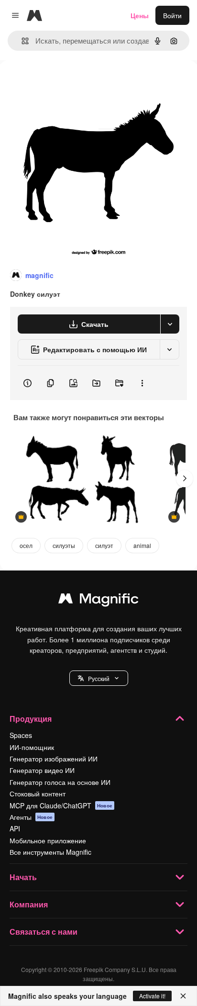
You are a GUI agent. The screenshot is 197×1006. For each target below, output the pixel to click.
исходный (64, 82)
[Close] (183, 996)
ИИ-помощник (32, 747)
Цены (140, 15)
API (15, 828)
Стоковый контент (38, 793)
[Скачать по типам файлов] (169, 324)
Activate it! (152, 996)
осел (26, 545)
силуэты (64, 545)
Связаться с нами (43, 931)
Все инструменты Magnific (50, 852)
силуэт (104, 545)
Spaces (21, 735)
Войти (172, 15)
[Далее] (184, 478)
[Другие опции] (142, 382)
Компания (29, 904)
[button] (98, 678)
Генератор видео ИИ (42, 770)
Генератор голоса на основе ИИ (60, 782)
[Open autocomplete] (21, 41)
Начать (23, 877)
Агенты (31, 817)
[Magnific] (98, 600)
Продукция (31, 718)
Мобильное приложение (48, 840)
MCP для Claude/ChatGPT (61, 805)
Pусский (98, 678)
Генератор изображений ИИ (54, 758)
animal (142, 545)
